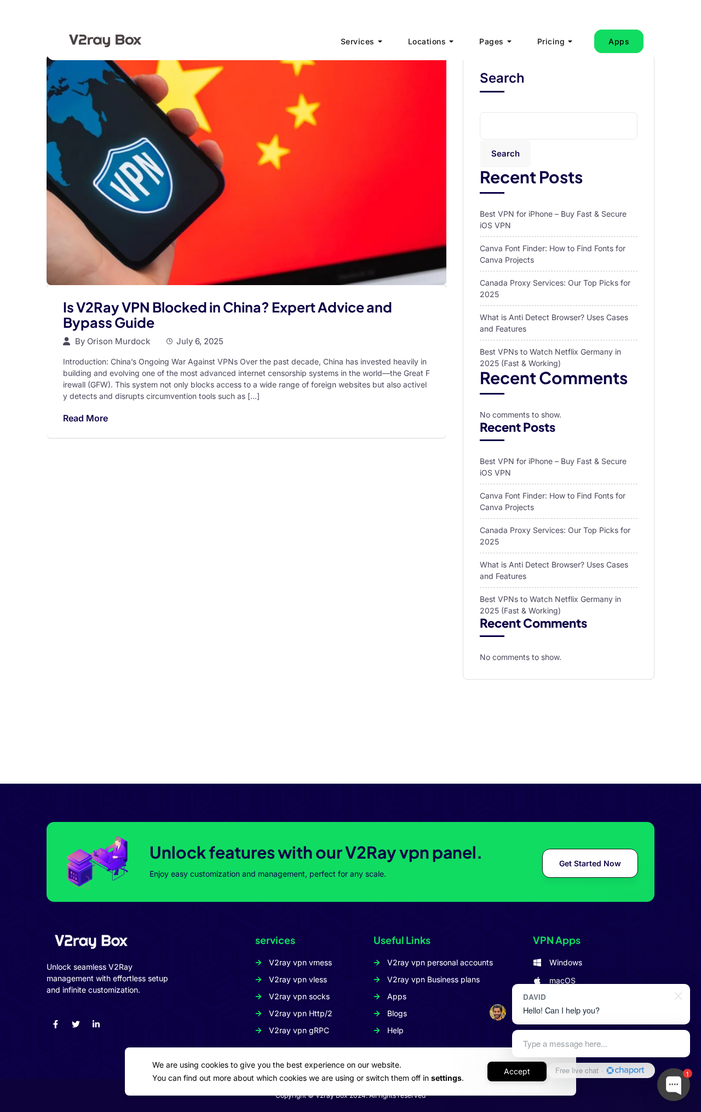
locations (427, 41)
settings (446, 1077)
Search (502, 78)
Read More (85, 418)
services (358, 41)
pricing (551, 41)
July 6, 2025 (199, 341)
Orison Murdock (118, 341)
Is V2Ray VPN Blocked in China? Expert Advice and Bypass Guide (227, 314)
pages (491, 41)
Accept (517, 1071)
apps (618, 41)
